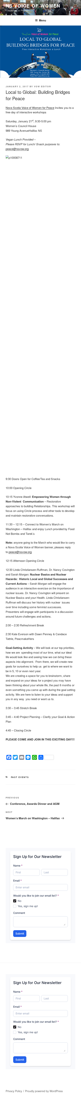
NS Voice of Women (33, 5)
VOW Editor (42, 86)
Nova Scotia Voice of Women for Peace (30, 108)
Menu (42, 20)
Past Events (20, 777)
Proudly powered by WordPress (44, 1091)
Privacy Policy (14, 1091)
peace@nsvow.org (17, 149)
